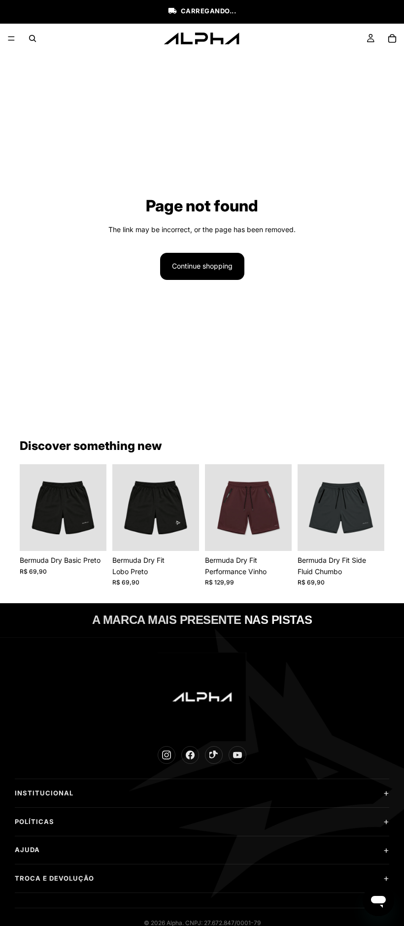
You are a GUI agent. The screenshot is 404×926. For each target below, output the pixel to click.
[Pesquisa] (32, 38)
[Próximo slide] (95, 507)
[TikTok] (214, 755)
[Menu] (11, 38)
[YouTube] (237, 755)
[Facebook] (190, 755)
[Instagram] (166, 755)
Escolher (99, 535)
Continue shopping (202, 266)
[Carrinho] (392, 38)
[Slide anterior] (30, 507)
